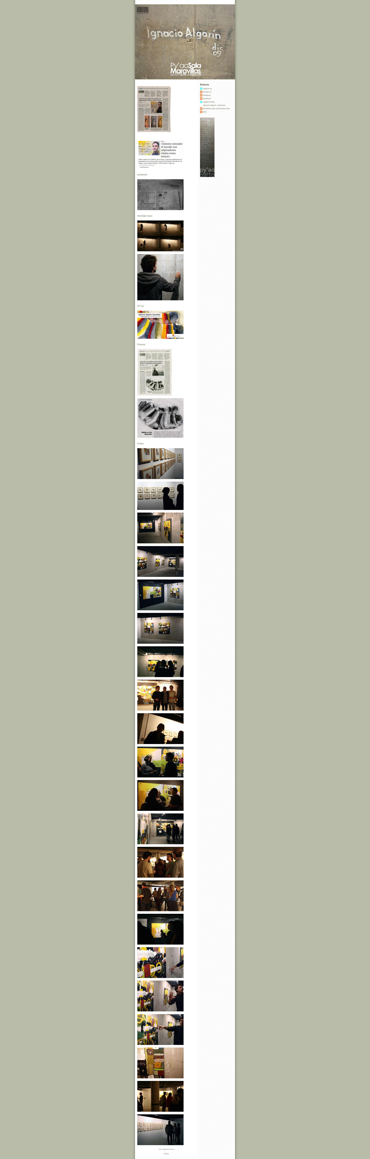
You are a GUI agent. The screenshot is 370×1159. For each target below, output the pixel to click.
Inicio (166, 1154)
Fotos (140, 443)
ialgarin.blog (208, 102)
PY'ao (140, 306)
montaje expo (144, 216)
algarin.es (207, 88)
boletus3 (207, 98)
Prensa (141, 344)
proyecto (142, 174)
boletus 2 (207, 92)
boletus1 (207, 95)
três (204, 112)
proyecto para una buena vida (216, 108)
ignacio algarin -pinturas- (214, 105)
